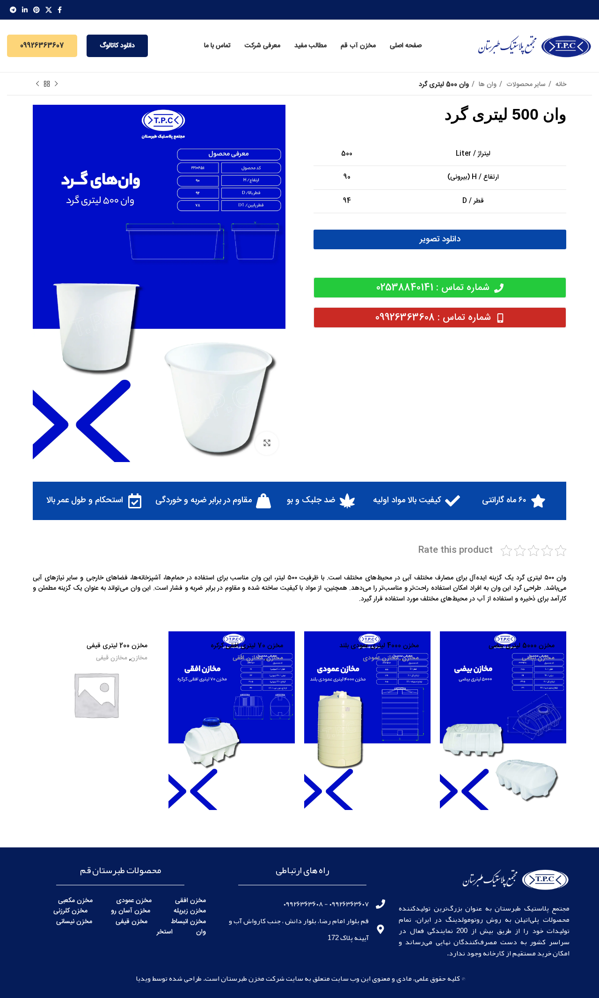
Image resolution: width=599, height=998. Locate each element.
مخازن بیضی (538, 658)
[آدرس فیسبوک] (60, 10)
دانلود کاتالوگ (117, 45)
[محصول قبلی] (56, 84)
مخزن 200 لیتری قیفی (117, 645)
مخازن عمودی (381, 658)
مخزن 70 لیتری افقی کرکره (247, 645)
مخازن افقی (248, 658)
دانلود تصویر (440, 239)
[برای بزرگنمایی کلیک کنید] (266, 443)
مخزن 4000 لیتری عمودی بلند (379, 645)
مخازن (410, 658)
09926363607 (42, 45)
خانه (560, 85)
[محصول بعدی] (37, 84)
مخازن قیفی (111, 658)
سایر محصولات (525, 85)
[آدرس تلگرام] (13, 10)
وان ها (487, 85)
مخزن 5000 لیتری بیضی (522, 645)
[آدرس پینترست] (36, 10)
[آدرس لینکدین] (24, 10)
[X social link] (49, 10)
